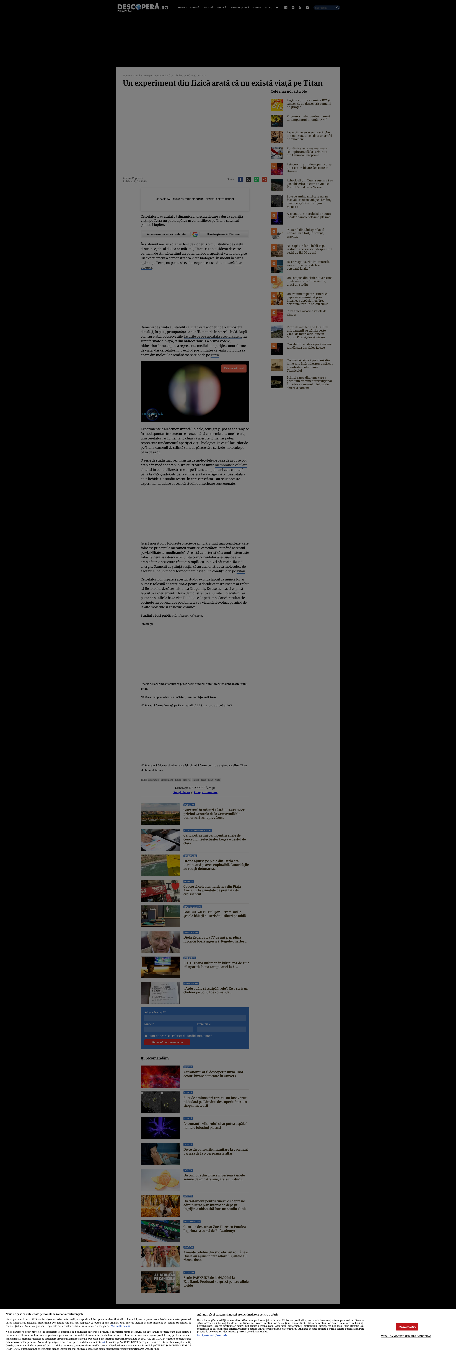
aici (103, 1342)
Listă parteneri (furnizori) (212, 1335)
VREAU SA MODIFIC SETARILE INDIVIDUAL (406, 1336)
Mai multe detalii (120, 1326)
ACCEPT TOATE (407, 1326)
